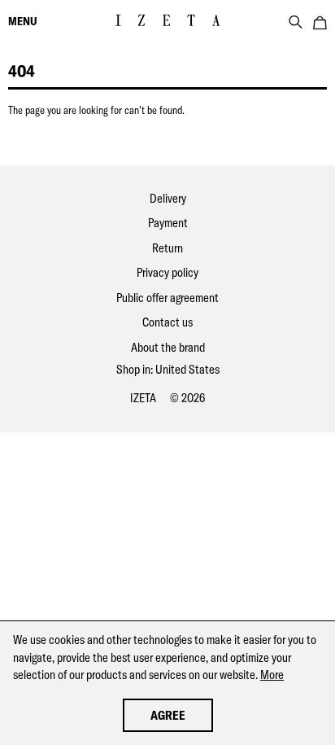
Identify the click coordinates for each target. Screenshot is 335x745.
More (272, 674)
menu (22, 21)
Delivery (168, 198)
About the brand (168, 347)
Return (167, 248)
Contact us (167, 322)
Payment (168, 222)
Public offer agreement (167, 297)
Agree (167, 715)
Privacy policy (167, 272)
